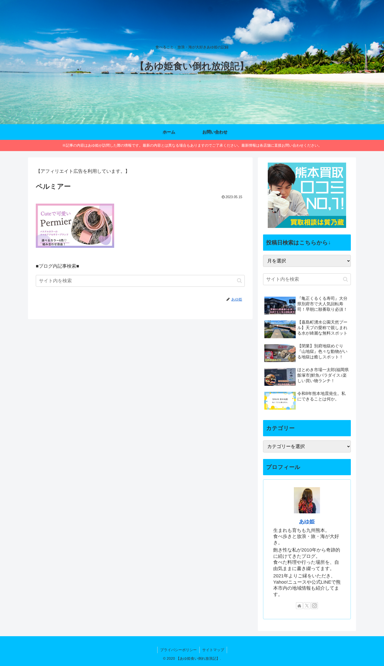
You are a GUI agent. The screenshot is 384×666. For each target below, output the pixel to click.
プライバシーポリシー (178, 650)
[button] (239, 281)
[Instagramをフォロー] (314, 605)
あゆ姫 (307, 521)
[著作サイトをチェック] (299, 605)
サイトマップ (213, 650)
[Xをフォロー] (307, 605)
